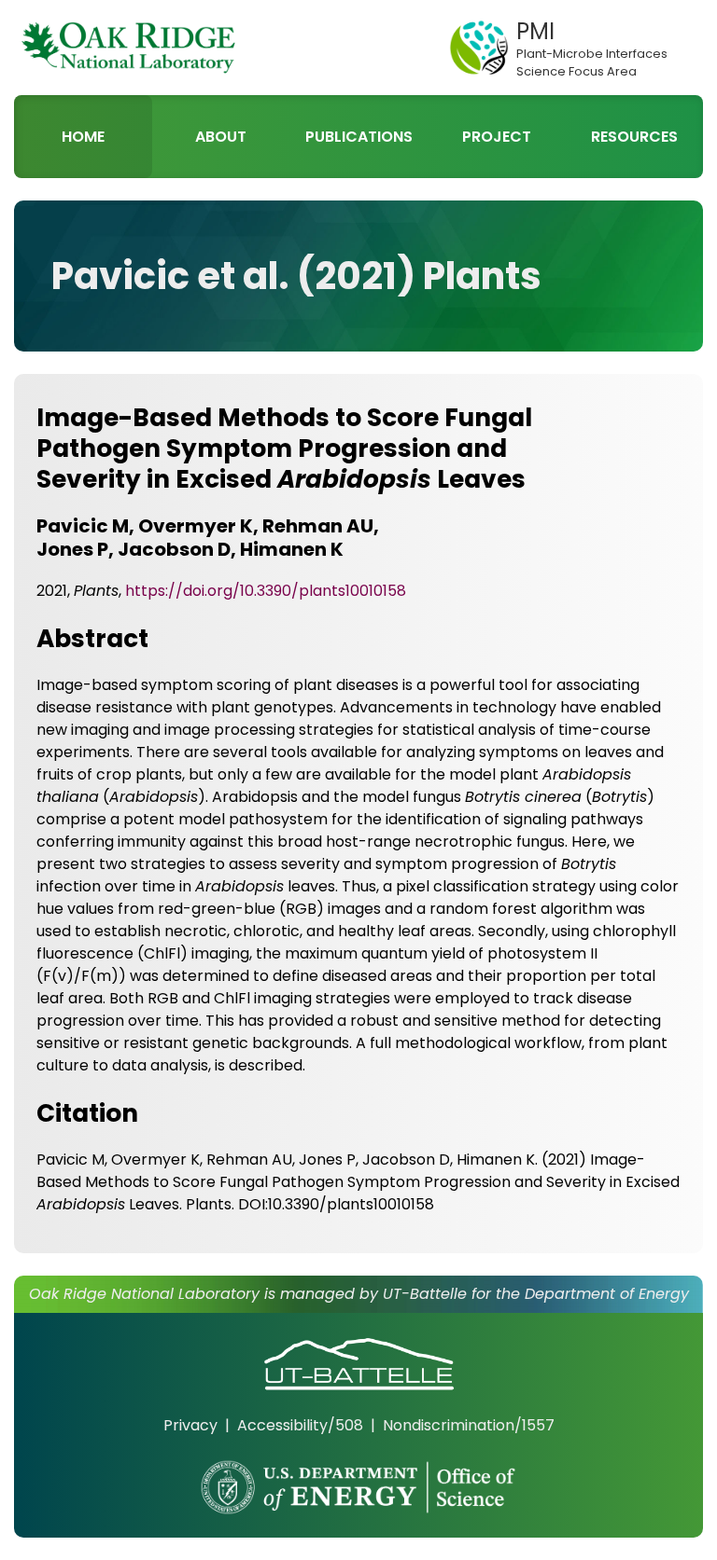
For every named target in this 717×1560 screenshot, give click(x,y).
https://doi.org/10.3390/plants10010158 (265, 590)
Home (83, 136)
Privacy (190, 1425)
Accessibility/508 (300, 1425)
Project (496, 136)
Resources (634, 136)
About (220, 136)
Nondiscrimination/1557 (469, 1425)
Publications (359, 136)
